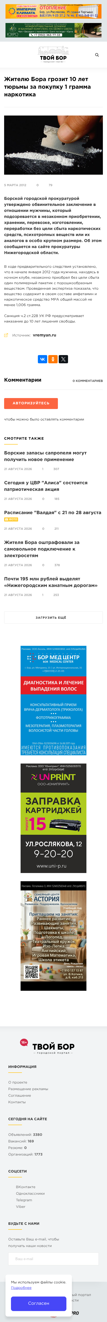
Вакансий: (21, 1141)
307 (56, 469)
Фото (13, 520)
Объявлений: (25, 1135)
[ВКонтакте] (42, 359)
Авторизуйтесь (31, 403)
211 (56, 529)
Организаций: (25, 1154)
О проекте (17, 1082)
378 (57, 565)
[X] (63, 359)
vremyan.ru (44, 335)
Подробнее (21, 1288)
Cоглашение (19, 1096)
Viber (21, 1207)
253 (56, 595)
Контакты (17, 1102)
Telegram (24, 1200)
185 (56, 499)
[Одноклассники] (53, 359)
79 (50, 185)
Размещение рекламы (28, 1089)
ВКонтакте (25, 1187)
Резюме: (17, 1148)
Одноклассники (30, 1194)
